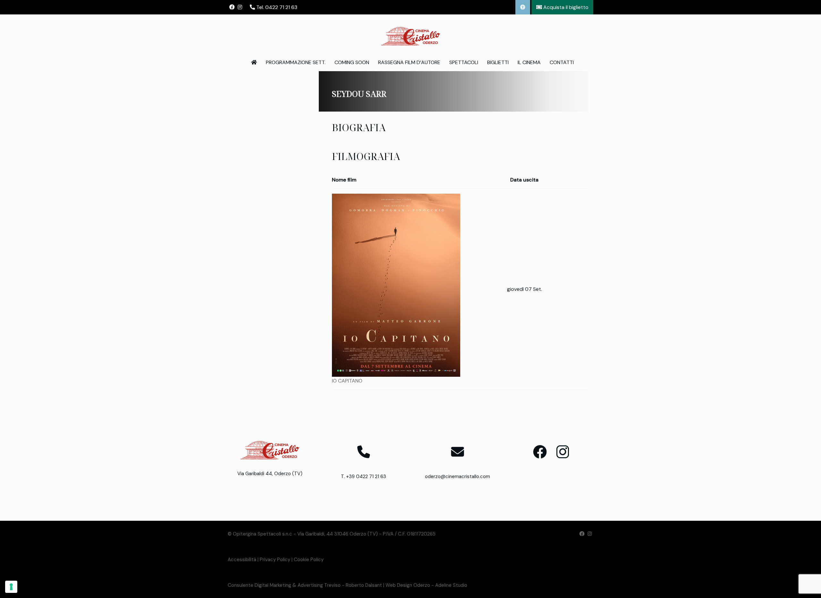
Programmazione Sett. (296, 62)
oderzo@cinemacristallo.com (457, 476)
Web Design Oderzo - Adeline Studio (426, 585)
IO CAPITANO (347, 380)
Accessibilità (242, 559)
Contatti (562, 62)
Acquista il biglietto (565, 7)
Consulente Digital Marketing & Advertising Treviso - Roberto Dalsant (305, 585)
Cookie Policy (309, 559)
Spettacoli (463, 62)
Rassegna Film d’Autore (409, 62)
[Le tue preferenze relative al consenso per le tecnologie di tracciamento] (11, 587)
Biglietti (498, 62)
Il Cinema (529, 62)
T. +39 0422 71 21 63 (363, 476)
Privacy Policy (275, 559)
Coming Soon (351, 62)
